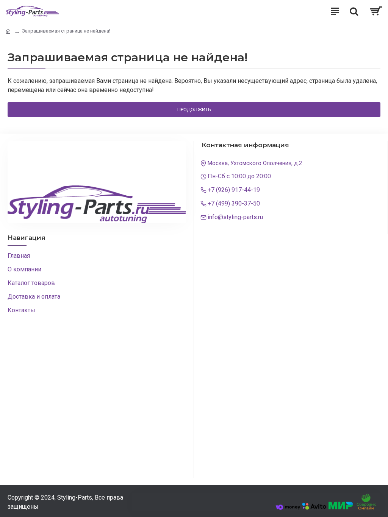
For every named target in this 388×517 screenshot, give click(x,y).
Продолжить (194, 109)
